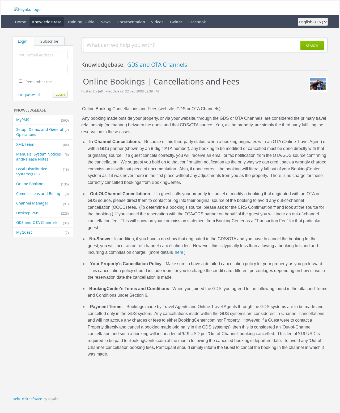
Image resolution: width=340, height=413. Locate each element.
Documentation (131, 21)
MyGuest (42, 232)
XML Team (42, 144)
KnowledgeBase (46, 21)
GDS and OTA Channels (42, 222)
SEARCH (312, 45)
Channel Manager (42, 203)
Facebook (197, 21)
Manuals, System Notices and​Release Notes (42, 157)
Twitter (175, 21)
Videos (157, 21)
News (105, 21)
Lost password (29, 94)
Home (20, 21)
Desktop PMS (42, 213)
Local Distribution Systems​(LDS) (42, 171)
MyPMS (42, 119)
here (179, 252)
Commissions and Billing (42, 193)
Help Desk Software (27, 399)
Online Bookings (42, 183)
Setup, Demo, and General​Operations (42, 132)
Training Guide (80, 21)
